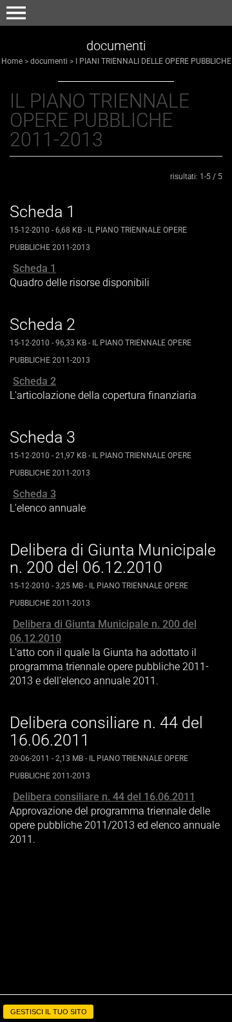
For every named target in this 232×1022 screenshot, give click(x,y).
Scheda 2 (34, 381)
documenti (49, 61)
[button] (16, 13)
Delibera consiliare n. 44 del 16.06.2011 (104, 797)
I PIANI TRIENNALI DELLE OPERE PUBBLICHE (153, 61)
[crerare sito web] (116, 998)
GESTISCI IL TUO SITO (48, 1012)
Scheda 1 (34, 268)
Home (12, 61)
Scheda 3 (34, 494)
